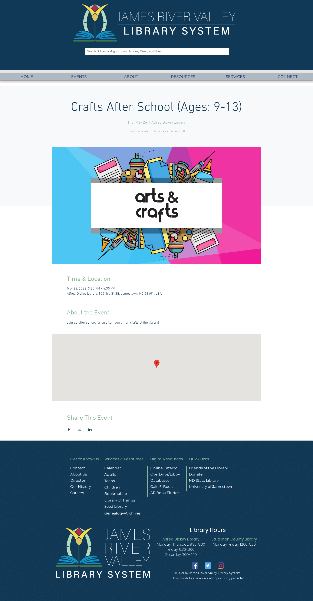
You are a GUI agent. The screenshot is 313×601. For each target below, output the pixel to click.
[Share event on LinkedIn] (90, 429)
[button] (235, 76)
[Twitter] (208, 565)
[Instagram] (221, 565)
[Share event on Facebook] (69, 429)
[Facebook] (195, 565)
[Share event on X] (79, 429)
